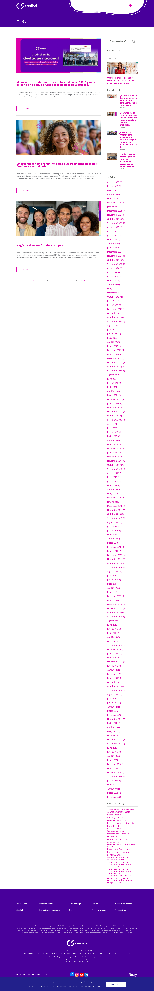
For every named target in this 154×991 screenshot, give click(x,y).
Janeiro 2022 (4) (114, 354)
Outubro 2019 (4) (115, 465)
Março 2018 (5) (114, 542)
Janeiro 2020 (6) (114, 452)
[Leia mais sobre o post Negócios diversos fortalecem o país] (58, 219)
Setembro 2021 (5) (116, 370)
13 (81, 280)
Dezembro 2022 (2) (116, 309)
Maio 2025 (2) (113, 239)
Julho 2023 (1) (113, 301)
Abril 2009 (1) (113, 788)
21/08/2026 (111, 59)
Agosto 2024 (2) (114, 268)
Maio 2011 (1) (113, 723)
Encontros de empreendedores (115, 827)
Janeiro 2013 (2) (114, 678)
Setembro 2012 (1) (116, 690)
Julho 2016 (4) (113, 624)
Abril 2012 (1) (113, 706)
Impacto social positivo (118, 833)
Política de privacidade (123, 904)
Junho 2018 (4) (114, 530)
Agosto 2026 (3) (114, 182)
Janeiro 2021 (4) (114, 403)
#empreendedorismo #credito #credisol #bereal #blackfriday (120, 864)
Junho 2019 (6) (114, 481)
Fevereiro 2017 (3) (115, 596)
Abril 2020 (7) (113, 440)
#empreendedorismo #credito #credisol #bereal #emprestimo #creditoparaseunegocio (120, 872)
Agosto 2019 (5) (114, 473)
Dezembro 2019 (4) (116, 456)
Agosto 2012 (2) (114, 694)
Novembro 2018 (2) (116, 510)
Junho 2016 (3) (114, 628)
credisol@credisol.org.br (79, 961)
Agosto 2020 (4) (114, 424)
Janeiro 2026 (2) (114, 206)
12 (76, 280)
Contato (95, 904)
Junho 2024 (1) (114, 276)
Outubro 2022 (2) (115, 317)
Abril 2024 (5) (113, 284)
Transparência (120, 910)
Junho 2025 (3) (114, 235)
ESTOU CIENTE (116, 984)
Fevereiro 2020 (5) (115, 448)
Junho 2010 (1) (114, 751)
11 (71, 280)
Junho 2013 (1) (114, 665)
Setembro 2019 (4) (116, 469)
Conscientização (115, 814)
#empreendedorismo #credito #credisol (117, 858)
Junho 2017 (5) (114, 579)
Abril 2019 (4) (113, 489)
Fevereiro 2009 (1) (115, 796)
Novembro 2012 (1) (116, 682)
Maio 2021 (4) (113, 387)
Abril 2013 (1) (113, 669)
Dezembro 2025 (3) (116, 210)
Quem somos (21, 904)
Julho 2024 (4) (113, 272)
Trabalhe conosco (99, 910)
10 (67, 280)
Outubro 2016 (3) (115, 612)
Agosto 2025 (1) (114, 227)
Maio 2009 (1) (113, 784)
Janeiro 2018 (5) (114, 551)
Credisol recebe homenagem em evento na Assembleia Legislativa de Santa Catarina (128, 161)
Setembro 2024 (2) (116, 264)
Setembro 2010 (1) (116, 743)
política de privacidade (93, 986)
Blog (70, 910)
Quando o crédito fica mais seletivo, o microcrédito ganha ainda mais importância (121, 80)
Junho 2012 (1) (114, 702)
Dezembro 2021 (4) (116, 358)
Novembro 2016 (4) (116, 608)
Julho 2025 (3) (113, 231)
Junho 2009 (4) (114, 780)
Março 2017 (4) (114, 592)
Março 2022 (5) (114, 346)
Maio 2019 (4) (113, 485)
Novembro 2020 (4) (116, 411)
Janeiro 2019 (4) (114, 501)
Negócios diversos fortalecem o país (39, 245)
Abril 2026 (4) (113, 194)
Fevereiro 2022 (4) (115, 350)
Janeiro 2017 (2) (114, 600)
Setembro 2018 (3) (116, 518)
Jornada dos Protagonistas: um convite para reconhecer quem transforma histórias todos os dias (128, 140)
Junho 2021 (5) (114, 383)
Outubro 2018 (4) (115, 514)
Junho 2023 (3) (114, 305)
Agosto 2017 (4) (114, 571)
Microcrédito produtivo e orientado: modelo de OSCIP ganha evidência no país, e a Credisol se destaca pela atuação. (55, 83)
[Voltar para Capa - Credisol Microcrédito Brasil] (32, 6)
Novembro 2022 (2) (116, 313)
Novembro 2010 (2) (116, 739)
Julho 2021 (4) (113, 378)
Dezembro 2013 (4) (116, 657)
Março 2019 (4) (114, 493)
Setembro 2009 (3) (116, 776)
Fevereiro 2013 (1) (115, 674)
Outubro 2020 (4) (115, 415)
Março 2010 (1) (114, 760)
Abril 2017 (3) (113, 587)
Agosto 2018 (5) (114, 522)
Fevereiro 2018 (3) (115, 546)
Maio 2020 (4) (113, 436)
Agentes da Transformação (122, 809)
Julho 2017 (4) (113, 575)
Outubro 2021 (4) (115, 366)
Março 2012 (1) (114, 710)
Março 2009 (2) (114, 792)
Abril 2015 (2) (113, 637)
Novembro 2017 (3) (116, 559)
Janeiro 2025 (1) (114, 247)
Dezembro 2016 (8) (116, 604)
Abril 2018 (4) (113, 538)
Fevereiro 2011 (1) (115, 735)
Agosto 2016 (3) (114, 620)
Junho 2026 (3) (114, 186)
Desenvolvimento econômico (121, 820)
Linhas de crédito (46, 904)
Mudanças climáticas (117, 839)
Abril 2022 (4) (113, 342)
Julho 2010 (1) (113, 747)
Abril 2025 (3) (113, 243)
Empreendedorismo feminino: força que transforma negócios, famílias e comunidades (56, 165)
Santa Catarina (114, 854)
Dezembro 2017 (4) (116, 555)
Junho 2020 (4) (114, 432)
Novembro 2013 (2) (116, 661)
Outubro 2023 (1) (115, 296)
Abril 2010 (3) (113, 755)
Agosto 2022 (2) (114, 325)
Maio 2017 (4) (113, 583)
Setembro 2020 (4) (116, 419)
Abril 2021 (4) (113, 391)
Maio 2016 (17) (114, 633)
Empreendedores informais (120, 823)
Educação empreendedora (49, 910)
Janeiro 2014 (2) (114, 653)
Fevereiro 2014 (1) (115, 649)
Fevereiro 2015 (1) (115, 641)
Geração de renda (115, 830)
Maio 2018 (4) (113, 534)
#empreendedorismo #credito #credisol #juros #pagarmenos (119, 880)
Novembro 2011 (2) (116, 719)
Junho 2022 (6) (114, 333)
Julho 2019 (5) (113, 477)
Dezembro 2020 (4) (116, 407)
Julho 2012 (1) (113, 698)
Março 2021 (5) (114, 395)
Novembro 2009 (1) (116, 772)
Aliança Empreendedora (118, 811)
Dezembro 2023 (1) (116, 292)
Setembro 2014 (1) (116, 645)
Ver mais (25, 109)
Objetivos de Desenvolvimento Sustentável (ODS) (121, 844)
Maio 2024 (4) (113, 280)
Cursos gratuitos (115, 817)
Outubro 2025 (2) (115, 219)
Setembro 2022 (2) (116, 321)
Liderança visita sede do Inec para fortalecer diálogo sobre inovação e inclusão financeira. (128, 119)
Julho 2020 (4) (113, 428)
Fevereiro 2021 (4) (115, 399)
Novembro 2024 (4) (116, 255)
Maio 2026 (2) (113, 190)
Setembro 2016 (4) (116, 616)
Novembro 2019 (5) (116, 460)
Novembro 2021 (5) (116, 362)
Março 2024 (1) (114, 288)
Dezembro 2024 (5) (116, 251)
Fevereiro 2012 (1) (115, 715)
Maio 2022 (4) (113, 337)
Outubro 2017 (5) (115, 563)
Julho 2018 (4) (113, 526)
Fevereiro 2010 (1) (115, 764)
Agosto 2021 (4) (114, 374)
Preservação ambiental (118, 852)
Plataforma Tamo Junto (118, 849)
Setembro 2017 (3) (116, 567)
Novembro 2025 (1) (116, 214)
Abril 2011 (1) (113, 727)
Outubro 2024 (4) (115, 260)
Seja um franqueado (77, 904)
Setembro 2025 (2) (116, 223)
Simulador (20, 910)
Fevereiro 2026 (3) (115, 202)
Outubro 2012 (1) (115, 686)
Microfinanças (113, 836)
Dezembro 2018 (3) (116, 505)
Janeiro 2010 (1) (114, 768)
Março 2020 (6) (114, 444)
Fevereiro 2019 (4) (115, 497)
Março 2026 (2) (114, 198)
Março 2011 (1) (114, 731)
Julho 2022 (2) (113, 329)
